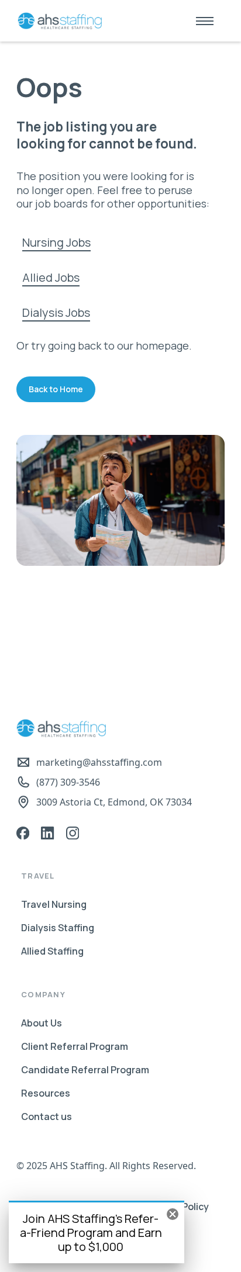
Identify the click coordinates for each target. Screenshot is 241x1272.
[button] (204, 21)
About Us (41, 1023)
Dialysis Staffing (57, 927)
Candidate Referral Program (85, 1069)
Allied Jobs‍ (51, 277)
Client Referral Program (74, 1046)
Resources (45, 1093)
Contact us (46, 1116)
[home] (57, 21)
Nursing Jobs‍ (56, 242)
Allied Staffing (52, 951)
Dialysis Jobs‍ (56, 312)
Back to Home (56, 389)
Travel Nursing (54, 904)
